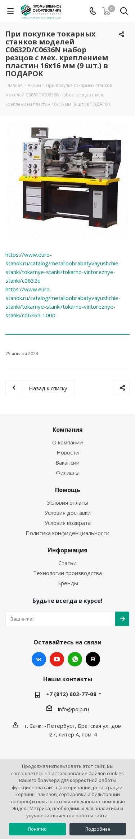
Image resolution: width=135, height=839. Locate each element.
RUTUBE (93, 659)
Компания (68, 430)
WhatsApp (75, 659)
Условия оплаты (67, 502)
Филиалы (68, 472)
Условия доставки (68, 512)
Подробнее (97, 829)
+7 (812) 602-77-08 (71, 693)
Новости (68, 452)
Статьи (67, 562)
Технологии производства (67, 573)
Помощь (67, 490)
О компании (67, 442)
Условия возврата (68, 522)
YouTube (57, 659)
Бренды (67, 583)
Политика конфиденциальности (67, 532)
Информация (67, 550)
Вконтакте (39, 659)
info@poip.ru (73, 709)
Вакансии (67, 462)
